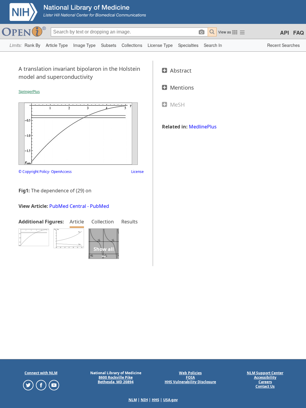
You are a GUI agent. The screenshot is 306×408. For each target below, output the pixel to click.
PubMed (99, 206)
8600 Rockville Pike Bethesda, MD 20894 (116, 379)
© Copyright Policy (34, 171)
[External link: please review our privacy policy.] (28, 384)
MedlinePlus (203, 126)
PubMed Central (67, 206)
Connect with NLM (41, 372)
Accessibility (265, 377)
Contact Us (265, 386)
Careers (265, 381)
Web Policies (190, 372)
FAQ (298, 32)
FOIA (190, 377)
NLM (132, 399)
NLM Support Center (265, 372)
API (284, 32)
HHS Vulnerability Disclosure (190, 381)
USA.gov (170, 399)
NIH (144, 399)
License (137, 171)
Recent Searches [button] (283, 45)
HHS (155, 399)
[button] (32, 45)
